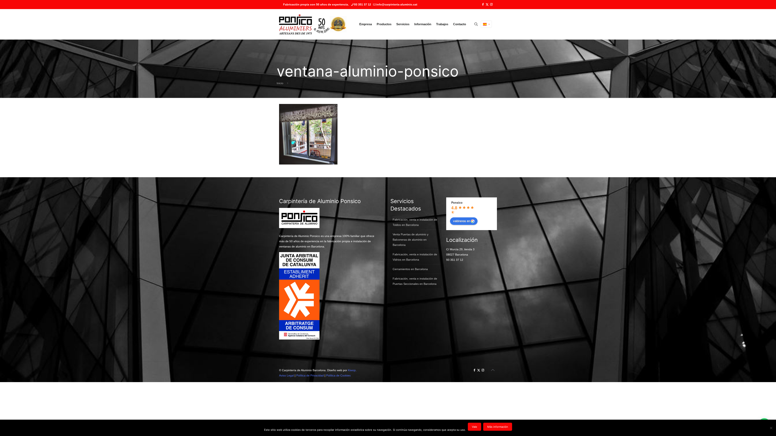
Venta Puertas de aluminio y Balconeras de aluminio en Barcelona (410, 239)
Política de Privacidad (310, 375)
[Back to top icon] (492, 370)
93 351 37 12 (362, 4)
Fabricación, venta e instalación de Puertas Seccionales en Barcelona (415, 281)
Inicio (280, 83)
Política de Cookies (338, 375)
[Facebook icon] (482, 4)
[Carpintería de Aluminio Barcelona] (304, 24)
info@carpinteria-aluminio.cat (396, 4)
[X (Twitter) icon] (487, 4)
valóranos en (461, 221)
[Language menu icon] (486, 24)
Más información (497, 426)
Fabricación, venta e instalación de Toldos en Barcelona (415, 222)
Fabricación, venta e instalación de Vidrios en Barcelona (415, 257)
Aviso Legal (286, 375)
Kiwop (352, 370)
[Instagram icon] (491, 4)
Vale (474, 426)
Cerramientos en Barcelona (410, 269)
